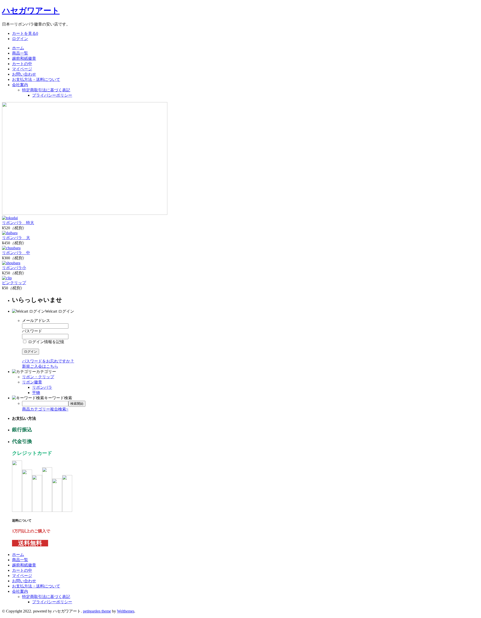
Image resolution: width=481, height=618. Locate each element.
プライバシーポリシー (52, 95)
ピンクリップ (14, 283)
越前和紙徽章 (24, 58)
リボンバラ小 (14, 268)
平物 (36, 392)
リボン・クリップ (38, 377)
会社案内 (20, 85)
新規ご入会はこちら (40, 366)
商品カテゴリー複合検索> (45, 409)
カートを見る (25, 33)
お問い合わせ (24, 74)
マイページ (22, 69)
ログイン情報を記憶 (45, 342)
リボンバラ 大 (16, 238)
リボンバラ (42, 387)
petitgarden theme (97, 611)
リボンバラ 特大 (18, 223)
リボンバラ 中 (16, 253)
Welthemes (125, 611)
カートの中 (22, 64)
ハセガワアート (31, 10)
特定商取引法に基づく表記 (46, 90)
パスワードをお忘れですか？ (48, 361)
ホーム (18, 48)
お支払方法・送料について (36, 79)
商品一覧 (20, 53)
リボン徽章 (32, 382)
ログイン (20, 39)
